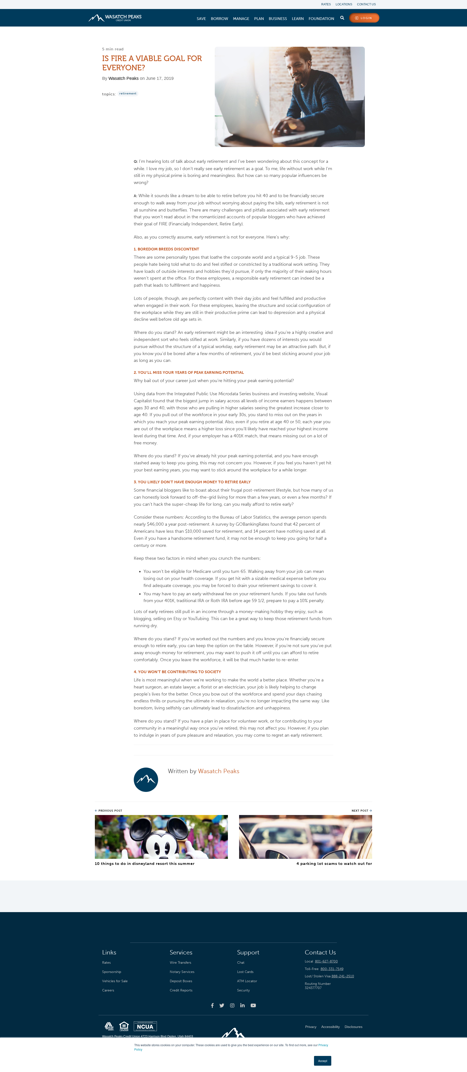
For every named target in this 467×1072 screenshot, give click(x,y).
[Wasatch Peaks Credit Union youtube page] (253, 1005)
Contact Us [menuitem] (366, 4)
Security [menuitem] (243, 990)
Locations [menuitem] (344, 4)
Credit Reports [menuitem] (181, 990)
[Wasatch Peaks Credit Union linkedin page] (242, 1005)
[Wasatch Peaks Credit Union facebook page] (212, 1005)
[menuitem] (201, 19)
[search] (342, 17)
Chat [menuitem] (240, 962)
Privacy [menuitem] (310, 1027)
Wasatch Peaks (123, 78)
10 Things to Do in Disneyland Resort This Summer (145, 863)
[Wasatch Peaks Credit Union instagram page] (232, 1005)
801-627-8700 (326, 961)
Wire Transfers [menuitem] (180, 962)
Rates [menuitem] (326, 4)
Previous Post (110, 810)
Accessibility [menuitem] (330, 1027)
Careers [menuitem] (108, 990)
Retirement (127, 93)
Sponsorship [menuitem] (111, 972)
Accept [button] (322, 1061)
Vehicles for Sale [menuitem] (115, 981)
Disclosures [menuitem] (353, 1027)
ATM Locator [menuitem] (247, 981)
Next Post (360, 810)
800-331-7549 (332, 969)
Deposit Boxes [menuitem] (181, 981)
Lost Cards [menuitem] (245, 972)
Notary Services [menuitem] (182, 972)
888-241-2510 (343, 976)
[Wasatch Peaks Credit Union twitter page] (221, 1005)
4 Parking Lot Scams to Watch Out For (334, 863)
